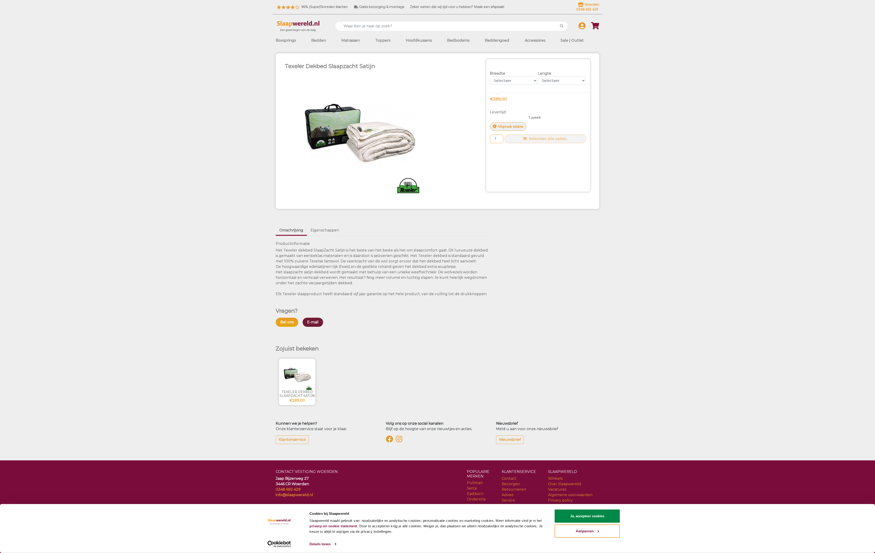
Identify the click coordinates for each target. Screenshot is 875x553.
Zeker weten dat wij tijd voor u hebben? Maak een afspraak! (457, 7)
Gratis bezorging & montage (381, 7)
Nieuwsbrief (510, 439)
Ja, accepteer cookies (587, 516)
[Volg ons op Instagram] (400, 440)
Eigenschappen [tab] (325, 230)
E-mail (313, 322)
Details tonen (320, 544)
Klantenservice (292, 439)
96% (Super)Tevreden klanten (324, 7)
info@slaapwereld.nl (294, 495)
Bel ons (287, 322)
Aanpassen (585, 531)
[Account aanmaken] (582, 27)
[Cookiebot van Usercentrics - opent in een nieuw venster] (279, 544)
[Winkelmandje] (595, 27)
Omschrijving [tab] (291, 230)
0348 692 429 (288, 489)
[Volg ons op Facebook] (390, 440)
